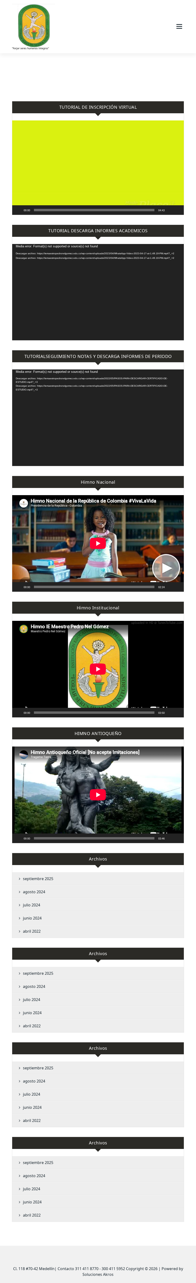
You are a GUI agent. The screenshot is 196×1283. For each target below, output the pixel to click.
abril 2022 (32, 931)
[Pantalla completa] (177, 210)
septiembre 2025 (38, 878)
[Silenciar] (170, 210)
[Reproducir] (18, 210)
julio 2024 (31, 905)
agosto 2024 (34, 891)
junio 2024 (32, 918)
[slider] (94, 210)
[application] (98, 167)
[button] (98, 167)
